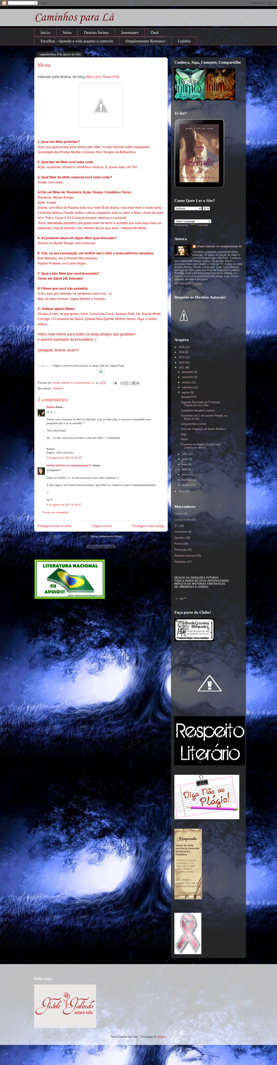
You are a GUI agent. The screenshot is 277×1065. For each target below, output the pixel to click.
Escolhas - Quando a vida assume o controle (77, 41)
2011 (182, 367)
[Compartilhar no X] (130, 383)
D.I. (176, 525)
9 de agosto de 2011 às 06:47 (64, 504)
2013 (182, 357)
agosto (186, 392)
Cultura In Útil (182, 519)
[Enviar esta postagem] (115, 382)
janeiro (186, 484)
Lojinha (184, 41)
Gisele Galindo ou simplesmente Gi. (69, 465)
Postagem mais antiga (148, 526)
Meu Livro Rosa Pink (102, 77)
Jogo (184, 434)
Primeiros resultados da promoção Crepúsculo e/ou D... (201, 446)
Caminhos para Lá (74, 17)
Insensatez (129, 32)
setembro (188, 387)
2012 (182, 362)
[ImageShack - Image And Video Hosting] (101, 373)
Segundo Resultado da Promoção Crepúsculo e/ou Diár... (200, 404)
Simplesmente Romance (145, 41)
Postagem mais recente (54, 526)
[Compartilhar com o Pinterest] (138, 383)
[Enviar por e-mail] (122, 383)
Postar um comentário (56, 512)
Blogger (161, 1036)
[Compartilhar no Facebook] (134, 383)
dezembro (188, 372)
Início (45, 32)
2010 (182, 491)
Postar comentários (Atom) (106, 536)
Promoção (180, 549)
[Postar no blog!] (126, 383)
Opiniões (58, 388)
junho (185, 459)
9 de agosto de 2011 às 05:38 (64, 457)
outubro (186, 382)
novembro (188, 377)
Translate (202, 225)
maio (185, 464)
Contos (178, 513)
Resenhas (180, 561)
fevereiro (187, 479)
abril (185, 469)
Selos (67, 32)
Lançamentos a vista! (193, 423)
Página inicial (102, 526)
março (186, 474)
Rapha (51, 407)
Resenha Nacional (185, 555)
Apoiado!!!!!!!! (189, 396)
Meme (184, 439)
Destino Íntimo (96, 32)
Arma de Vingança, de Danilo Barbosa (203, 428)
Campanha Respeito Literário (198, 410)
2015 (182, 347)
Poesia (178, 543)
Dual (155, 32)
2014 (182, 352)
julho (185, 454)
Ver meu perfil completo (188, 283)
